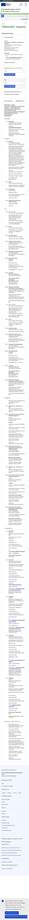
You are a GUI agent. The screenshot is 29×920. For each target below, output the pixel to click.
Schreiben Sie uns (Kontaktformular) (9, 852)
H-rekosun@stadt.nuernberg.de (15, 57)
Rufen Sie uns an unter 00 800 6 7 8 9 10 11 (11, 847)
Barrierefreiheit (5, 804)
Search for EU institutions (7, 862)
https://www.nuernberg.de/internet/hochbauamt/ (16, 589)
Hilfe (3, 783)
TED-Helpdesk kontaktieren (7, 786)
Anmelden (21, 5)
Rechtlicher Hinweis (6, 799)
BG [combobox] (5, 82)
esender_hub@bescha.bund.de (18, 551)
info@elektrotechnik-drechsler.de (15, 705)
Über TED (4, 811)
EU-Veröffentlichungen (6, 830)
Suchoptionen (24, 19)
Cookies (3, 802)
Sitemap (3, 813)
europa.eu (8, 841)
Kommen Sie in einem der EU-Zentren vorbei (11, 855)
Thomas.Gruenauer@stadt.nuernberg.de (17, 661)
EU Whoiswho (5, 827)
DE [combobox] (5, 71)
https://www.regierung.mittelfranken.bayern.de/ (16, 628)
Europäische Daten (6, 822)
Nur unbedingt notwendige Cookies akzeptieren (16, 916)
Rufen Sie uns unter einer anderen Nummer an (12, 850)
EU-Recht (4, 820)
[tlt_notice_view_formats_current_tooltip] (23, 101)
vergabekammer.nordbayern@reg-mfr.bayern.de (17, 621)
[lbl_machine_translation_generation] (21, 91)
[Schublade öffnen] (3, 24)
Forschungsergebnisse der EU (8, 825)
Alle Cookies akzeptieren (12, 912)
